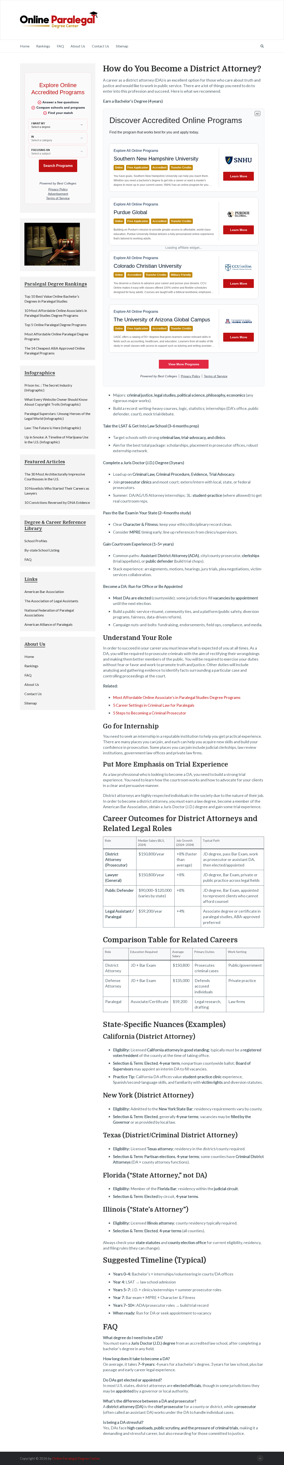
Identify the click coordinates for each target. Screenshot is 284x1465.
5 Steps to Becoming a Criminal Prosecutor (149, 712)
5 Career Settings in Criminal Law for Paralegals (153, 705)
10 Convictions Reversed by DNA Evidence (57, 502)
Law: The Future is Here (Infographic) (52, 428)
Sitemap (122, 46)
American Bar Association (44, 591)
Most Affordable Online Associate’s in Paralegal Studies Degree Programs (177, 697)
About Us (78, 46)
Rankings (43, 46)
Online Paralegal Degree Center (76, 1458)
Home (25, 46)
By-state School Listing (41, 550)
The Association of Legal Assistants (51, 601)
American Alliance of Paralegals (48, 624)
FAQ (60, 46)
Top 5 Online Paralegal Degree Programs (55, 325)
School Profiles (35, 541)
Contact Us (100, 46)
